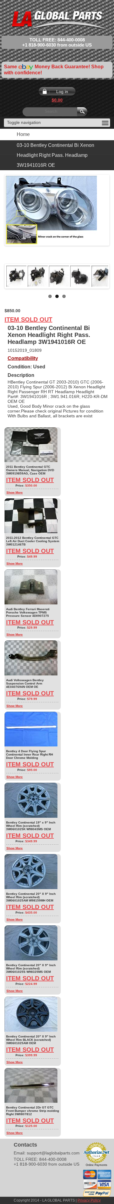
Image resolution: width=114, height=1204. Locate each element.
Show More (14, 492)
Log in (62, 91)
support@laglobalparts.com (53, 1153)
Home (23, 134)
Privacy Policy (89, 1200)
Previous (15, 276)
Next (99, 276)
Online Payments (96, 1165)
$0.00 (57, 100)
